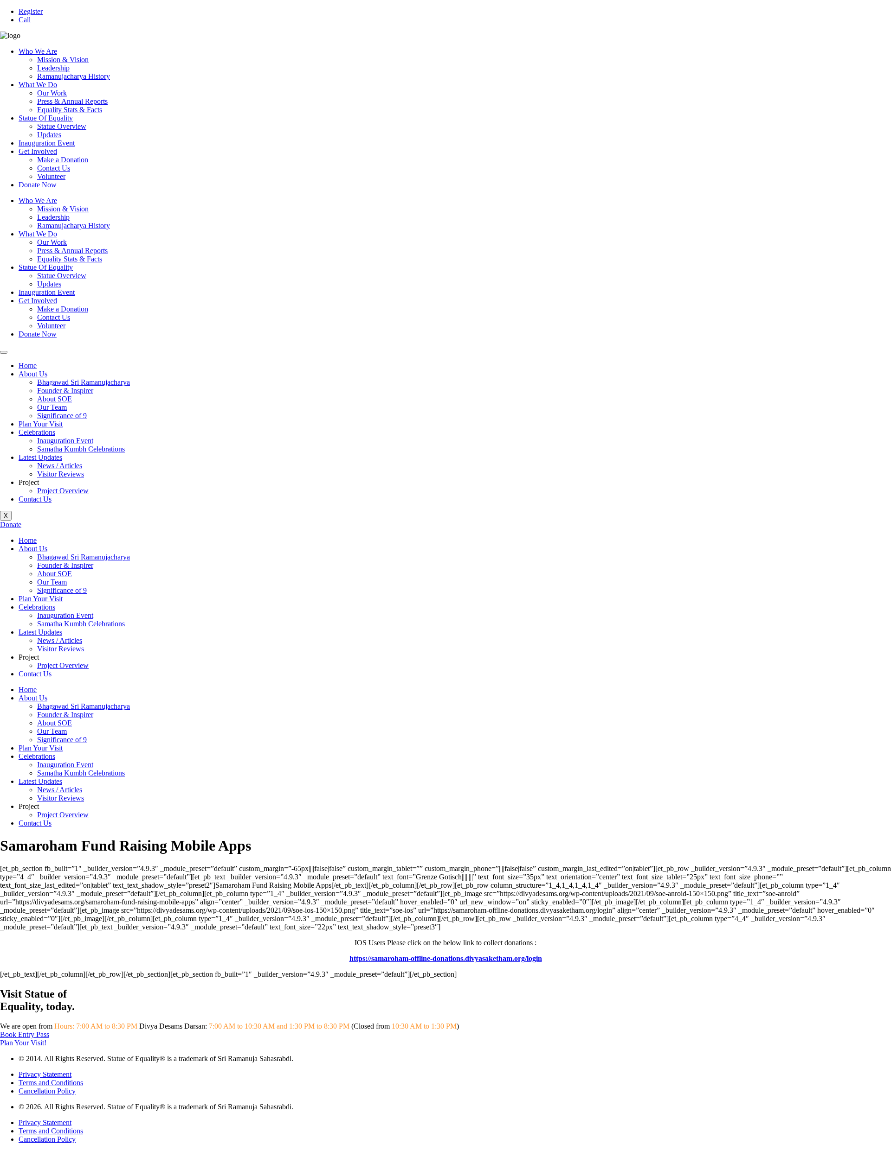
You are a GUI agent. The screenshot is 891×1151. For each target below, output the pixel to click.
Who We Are (38, 51)
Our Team (52, 407)
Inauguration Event (47, 143)
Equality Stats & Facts (69, 110)
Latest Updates (40, 457)
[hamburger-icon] (3, 352)
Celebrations (37, 432)
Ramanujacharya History (73, 76)
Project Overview (63, 491)
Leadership (53, 68)
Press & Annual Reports (72, 101)
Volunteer (51, 176)
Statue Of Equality (46, 118)
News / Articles (59, 466)
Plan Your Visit (41, 424)
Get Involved (38, 151)
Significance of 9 (62, 416)
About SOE (54, 399)
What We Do (38, 85)
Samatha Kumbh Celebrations (81, 449)
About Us (33, 374)
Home (28, 365)
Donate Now (38, 185)
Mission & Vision (63, 60)
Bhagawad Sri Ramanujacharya (83, 382)
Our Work (52, 93)
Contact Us (53, 168)
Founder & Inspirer (65, 390)
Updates (49, 135)
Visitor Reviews (60, 474)
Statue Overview (61, 126)
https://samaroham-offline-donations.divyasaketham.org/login (445, 958)
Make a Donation (62, 160)
